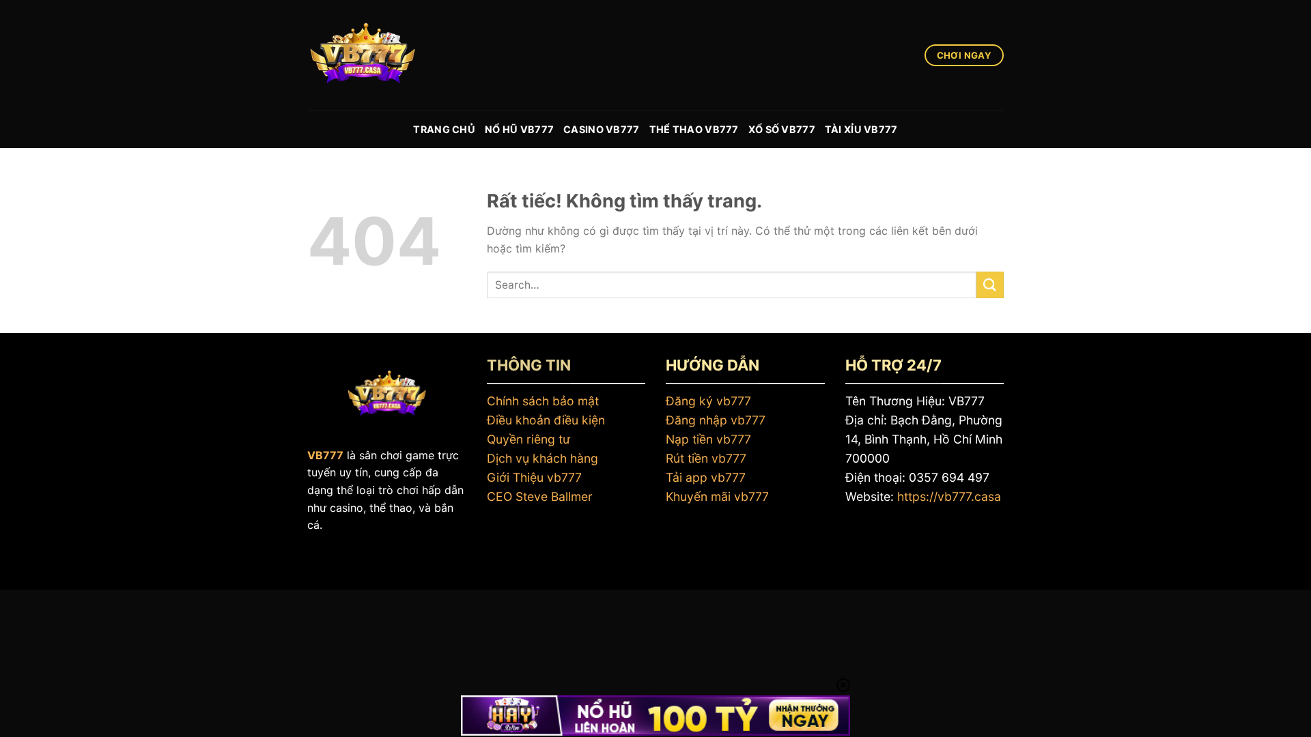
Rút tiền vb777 (706, 458)
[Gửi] (990, 285)
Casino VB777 (601, 129)
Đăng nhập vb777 (715, 420)
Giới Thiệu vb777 (534, 477)
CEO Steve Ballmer (540, 496)
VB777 (325, 455)
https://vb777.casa (949, 496)
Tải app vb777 (706, 477)
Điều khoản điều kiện (546, 420)
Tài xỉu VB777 (861, 129)
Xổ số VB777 (781, 129)
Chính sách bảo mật (543, 401)
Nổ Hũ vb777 (519, 129)
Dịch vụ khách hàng (542, 458)
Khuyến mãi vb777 (717, 496)
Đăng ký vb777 (708, 401)
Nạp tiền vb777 (708, 439)
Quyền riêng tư (528, 439)
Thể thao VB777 (694, 129)
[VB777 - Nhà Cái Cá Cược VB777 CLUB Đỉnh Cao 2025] (375, 55)
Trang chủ (444, 129)
